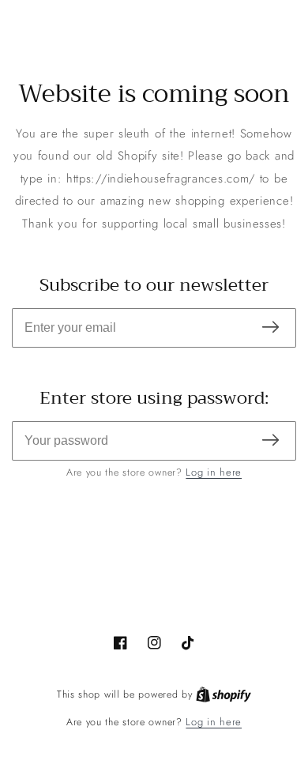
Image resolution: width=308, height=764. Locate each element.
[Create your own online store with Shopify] (223, 694)
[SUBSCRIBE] (270, 328)
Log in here (214, 472)
